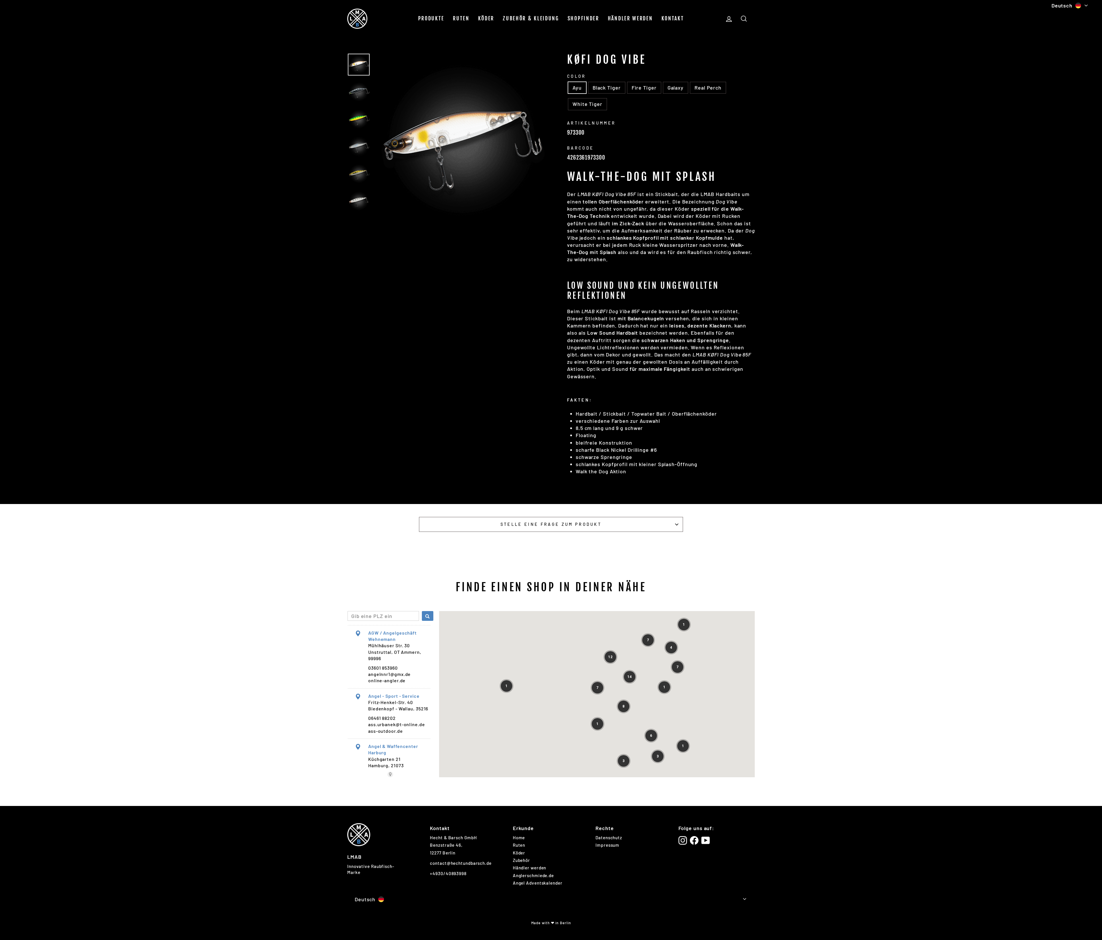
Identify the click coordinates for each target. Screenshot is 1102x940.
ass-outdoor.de (385, 731)
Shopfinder (583, 18)
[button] (684, 624)
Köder (486, 18)
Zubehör (521, 860)
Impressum (607, 845)
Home (519, 837)
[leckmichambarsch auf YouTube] (705, 840)
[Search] (427, 616)
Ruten (461, 18)
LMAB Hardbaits (721, 194)
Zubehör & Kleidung (531, 18)
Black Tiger (607, 87)
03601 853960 (383, 667)
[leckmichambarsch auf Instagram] (682, 840)
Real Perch (707, 87)
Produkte (431, 18)
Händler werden (630, 18)
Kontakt (672, 18)
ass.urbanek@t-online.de (396, 724)
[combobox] (383, 616)
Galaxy (676, 87)
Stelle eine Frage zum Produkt (551, 524)
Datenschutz (608, 837)
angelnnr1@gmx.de (389, 674)
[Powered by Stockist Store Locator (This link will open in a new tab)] (390, 774)
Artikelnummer (591, 123)
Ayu (577, 87)
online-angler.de (387, 680)
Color (576, 76)
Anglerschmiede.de (533, 875)
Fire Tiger (644, 87)
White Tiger (587, 104)
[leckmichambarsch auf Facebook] (694, 840)
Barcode (580, 148)
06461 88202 (382, 718)
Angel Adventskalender (537, 882)
